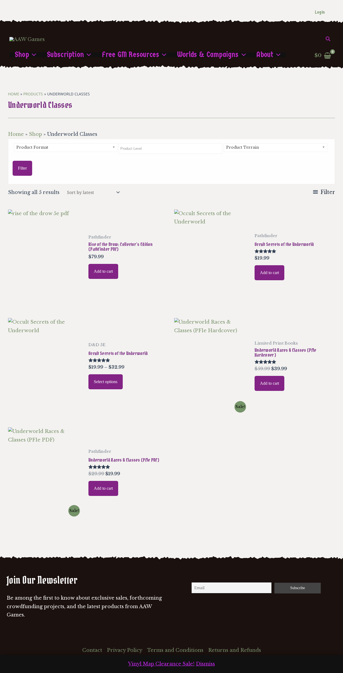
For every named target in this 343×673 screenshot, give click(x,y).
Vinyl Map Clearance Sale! (161, 664)
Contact (92, 650)
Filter (22, 168)
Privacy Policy (124, 650)
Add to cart (103, 271)
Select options (105, 381)
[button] (328, 39)
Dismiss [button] (205, 664)
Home (16, 134)
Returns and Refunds (234, 650)
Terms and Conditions (175, 650)
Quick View (45, 300)
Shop (35, 134)
